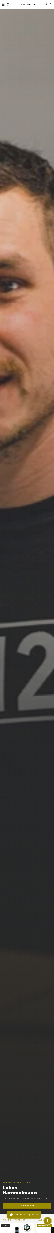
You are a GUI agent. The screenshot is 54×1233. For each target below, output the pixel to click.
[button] (48, 1221)
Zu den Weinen (27, 1206)
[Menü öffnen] (2, 4)
